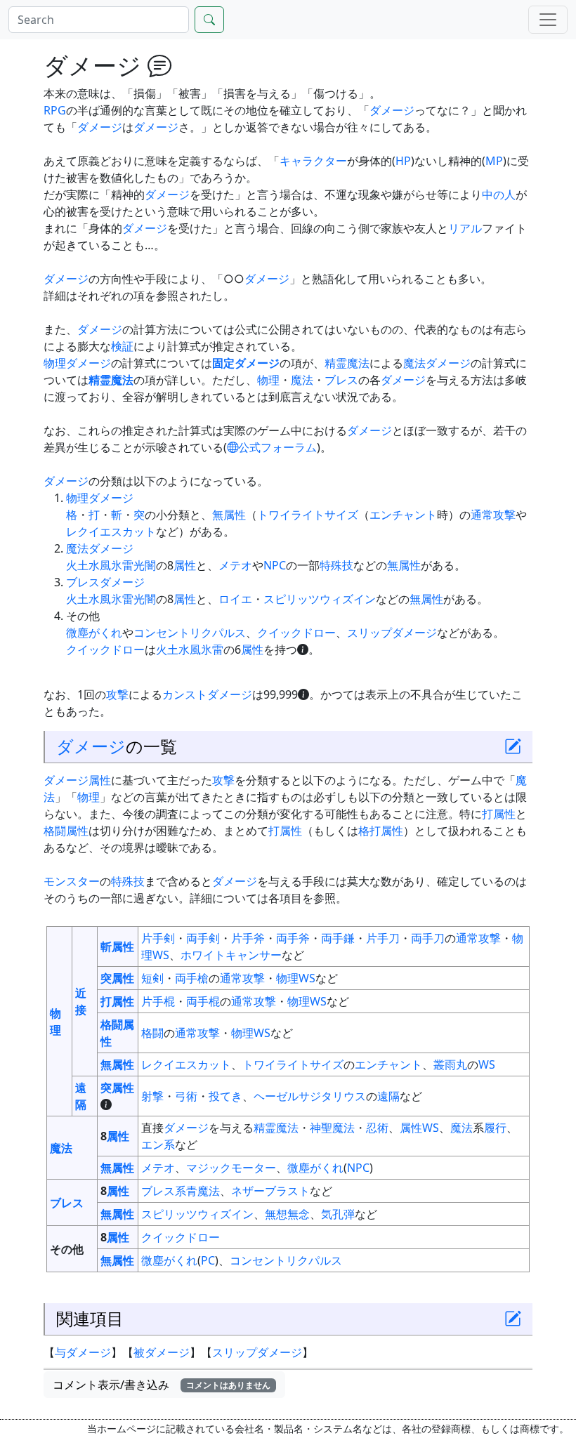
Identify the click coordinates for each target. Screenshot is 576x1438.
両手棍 (203, 1001)
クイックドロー (296, 632)
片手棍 (158, 1001)
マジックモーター (231, 1167)
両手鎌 (338, 938)
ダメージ (391, 110)
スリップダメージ (392, 632)
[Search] (209, 19)
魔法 (302, 380)
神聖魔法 (332, 1127)
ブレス (341, 380)
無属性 (229, 514)
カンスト (184, 694)
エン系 (158, 1144)
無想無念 (287, 1214)
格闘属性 (66, 830)
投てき (225, 1096)
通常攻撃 (493, 514)
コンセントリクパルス (189, 632)
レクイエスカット (111, 531)
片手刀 (383, 938)
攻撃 (117, 694)
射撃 (152, 1096)
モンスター (72, 881)
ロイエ (235, 599)
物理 (268, 380)
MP (494, 161)
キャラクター (313, 161)
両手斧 (293, 938)
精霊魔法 (347, 363)
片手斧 (248, 938)
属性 (185, 565)
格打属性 (380, 830)
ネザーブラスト (270, 1191)
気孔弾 (338, 1214)
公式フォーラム (277, 447)
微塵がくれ (94, 632)
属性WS (419, 1127)
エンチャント (403, 514)
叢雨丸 (450, 1064)
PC (208, 1260)
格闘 (152, 1033)
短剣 (152, 978)
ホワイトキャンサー (231, 955)
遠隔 (388, 1096)
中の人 (499, 194)
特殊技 (336, 565)
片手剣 (158, 938)
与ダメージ (83, 1352)
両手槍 (192, 978)
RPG (55, 110)
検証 (122, 346)
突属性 (117, 978)
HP (403, 161)
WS (486, 1064)
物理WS (295, 978)
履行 (495, 1127)
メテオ (235, 565)
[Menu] (548, 20)
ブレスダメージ (105, 582)
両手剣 (203, 938)
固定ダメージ (246, 363)
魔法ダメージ (437, 363)
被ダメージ (161, 1352)
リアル (465, 228)
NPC (274, 565)
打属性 (499, 814)
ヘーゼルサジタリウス (310, 1096)
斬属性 (117, 946)
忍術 (377, 1127)
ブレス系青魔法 (180, 1191)
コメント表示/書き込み (161, 1384)
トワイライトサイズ (307, 514)
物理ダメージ (77, 363)
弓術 (186, 1096)
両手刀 (428, 938)
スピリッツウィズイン (319, 599)
